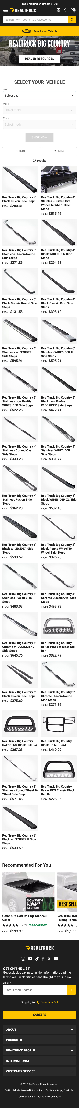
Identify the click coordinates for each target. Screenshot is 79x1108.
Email (7, 982)
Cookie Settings (27, 1096)
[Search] (72, 19)
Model (6, 118)
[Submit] (71, 990)
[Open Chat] (59, 10)
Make (6, 103)
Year (5, 89)
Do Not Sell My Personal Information (24, 1090)
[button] (39, 1029)
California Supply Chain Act (60, 1090)
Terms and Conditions (49, 1096)
